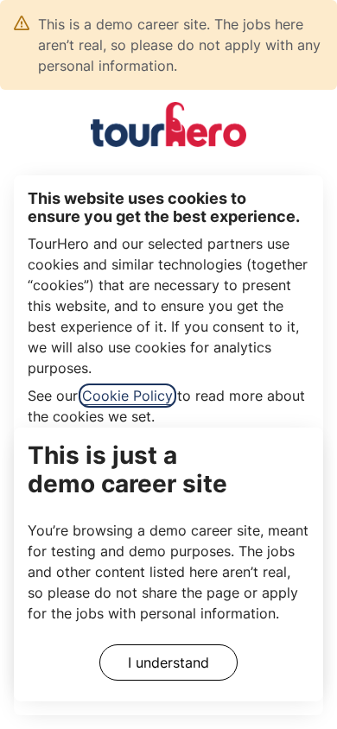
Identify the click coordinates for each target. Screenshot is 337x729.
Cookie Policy (127, 395)
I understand (168, 662)
